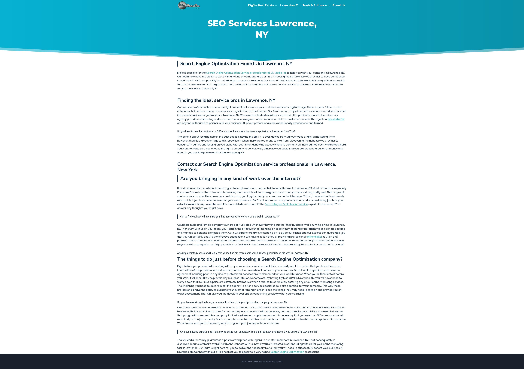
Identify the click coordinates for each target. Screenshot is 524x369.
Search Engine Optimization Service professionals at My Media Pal (246, 72)
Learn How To (289, 5)
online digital (314, 236)
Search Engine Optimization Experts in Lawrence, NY (236, 64)
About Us (338, 5)
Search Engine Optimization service (286, 204)
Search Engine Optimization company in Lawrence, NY (258, 302)
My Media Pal (336, 119)
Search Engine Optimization (287, 352)
